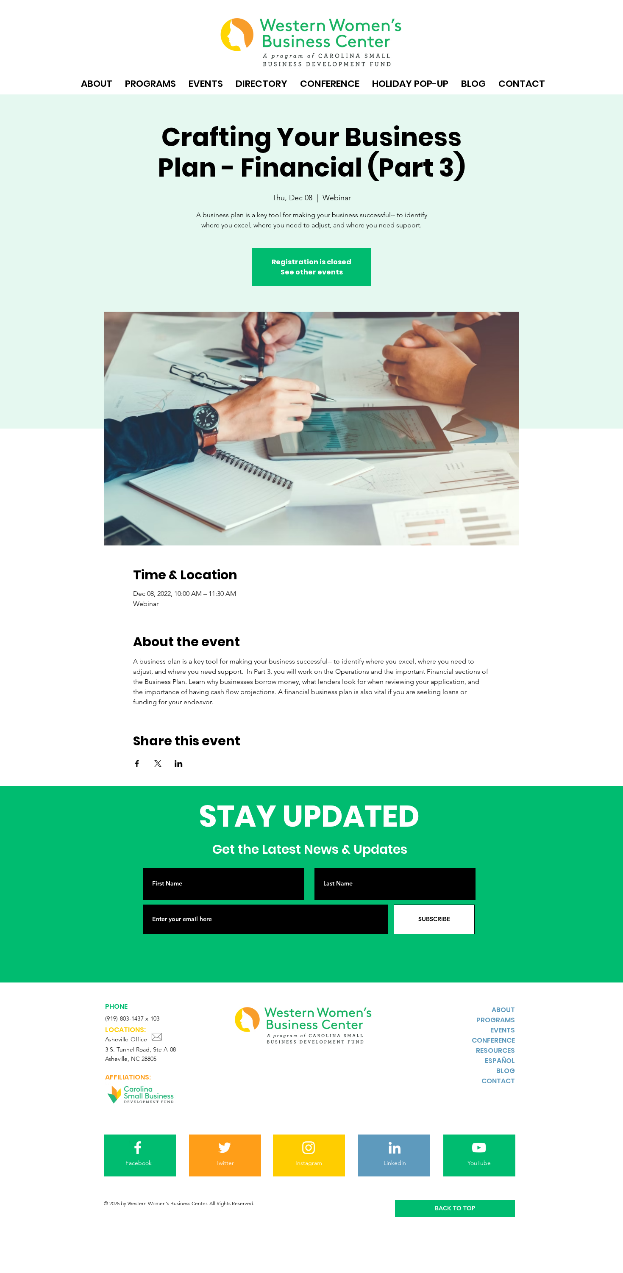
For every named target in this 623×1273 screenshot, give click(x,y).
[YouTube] (478, 1147)
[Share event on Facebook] (137, 763)
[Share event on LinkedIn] (179, 763)
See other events (312, 272)
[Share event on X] (158, 763)
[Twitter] (224, 1147)
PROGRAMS (495, 1020)
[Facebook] (137, 1147)
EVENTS (502, 1030)
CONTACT (498, 1081)
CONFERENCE (493, 1040)
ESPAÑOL (500, 1060)
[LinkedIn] (394, 1147)
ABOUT (503, 1010)
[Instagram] (308, 1147)
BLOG (505, 1071)
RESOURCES (495, 1050)
